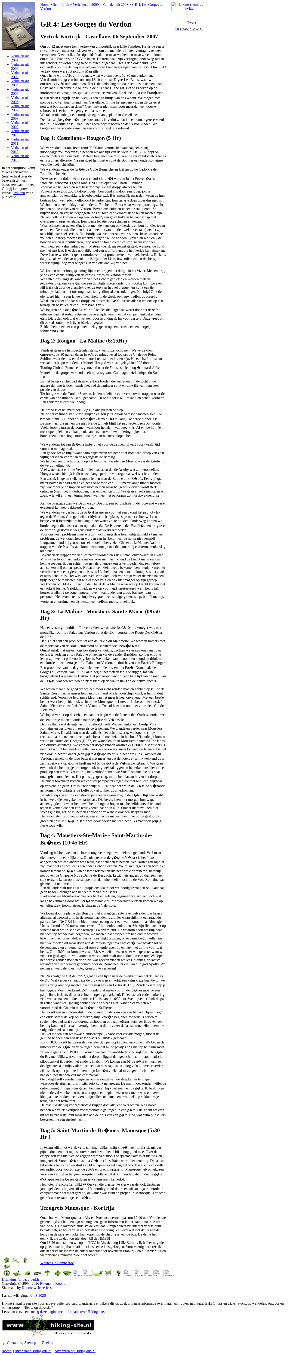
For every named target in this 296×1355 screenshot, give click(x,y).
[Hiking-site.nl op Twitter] (189, 10)
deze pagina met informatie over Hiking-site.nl (74, 1312)
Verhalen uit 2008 (115, 4)
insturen (19, 193)
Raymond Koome (53, 1283)
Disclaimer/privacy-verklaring (23, 1279)
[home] (7, 1351)
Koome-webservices (37, 1288)
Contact (12, 1343)
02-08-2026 (37, 1295)
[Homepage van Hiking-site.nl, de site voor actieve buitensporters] (48, 1336)
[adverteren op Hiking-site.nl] (74, 1351)
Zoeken (47, 1343)
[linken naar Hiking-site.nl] (32, 1351)
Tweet (191, 22)
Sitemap (30, 1343)
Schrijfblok (61, 4)
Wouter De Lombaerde (57, 1263)
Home (44, 4)
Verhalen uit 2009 (86, 4)
